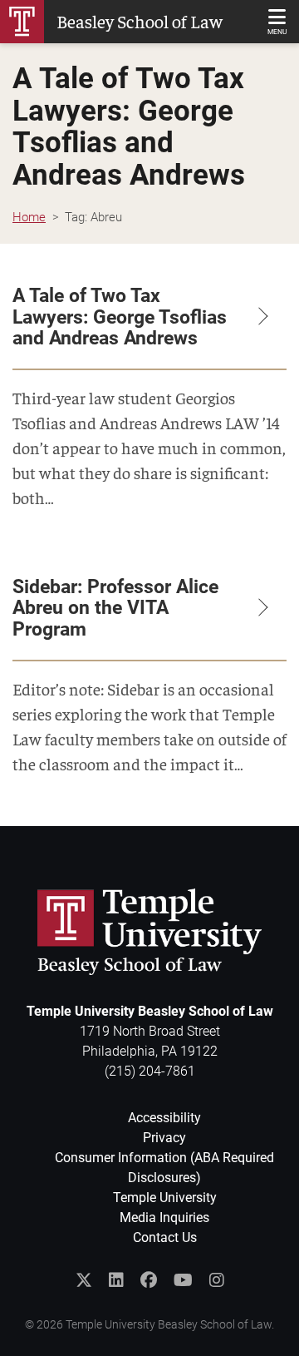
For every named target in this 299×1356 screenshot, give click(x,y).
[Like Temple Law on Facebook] (148, 1280)
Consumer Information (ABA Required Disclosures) (164, 1167)
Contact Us (165, 1237)
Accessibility (164, 1118)
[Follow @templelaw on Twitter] (84, 1280)
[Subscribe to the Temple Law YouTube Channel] (183, 1280)
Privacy (164, 1138)
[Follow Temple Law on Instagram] (216, 1280)
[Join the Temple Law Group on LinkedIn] (116, 1280)
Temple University (165, 1197)
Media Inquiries (164, 1217)
